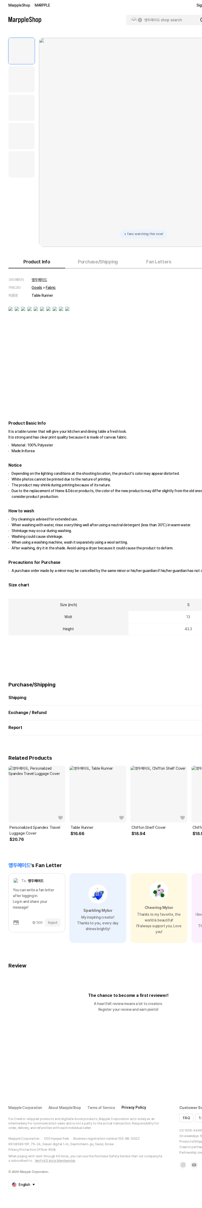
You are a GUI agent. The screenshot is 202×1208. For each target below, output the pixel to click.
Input (53, 922)
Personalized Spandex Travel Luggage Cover (34, 830)
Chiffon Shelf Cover (149, 827)
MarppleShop (19, 5)
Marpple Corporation (25, 1108)
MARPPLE (42, 5)
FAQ (186, 1118)
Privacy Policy (134, 1107)
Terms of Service (101, 1108)
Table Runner (81, 827)
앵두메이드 (39, 280)
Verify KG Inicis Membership (55, 1161)
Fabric (51, 287)
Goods (37, 287)
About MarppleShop (64, 1108)
